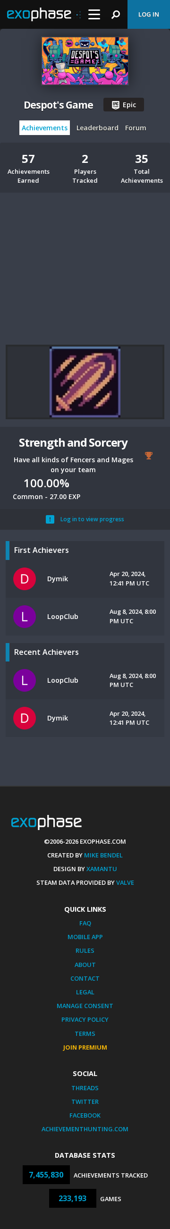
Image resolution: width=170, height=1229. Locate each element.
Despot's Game (58, 104)
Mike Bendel (103, 855)
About (85, 964)
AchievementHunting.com (85, 1129)
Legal (85, 992)
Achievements (45, 127)
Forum (135, 127)
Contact (85, 978)
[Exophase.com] (44, 14)
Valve (125, 882)
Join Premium (85, 1047)
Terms (85, 1033)
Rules (85, 950)
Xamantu (101, 869)
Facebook (85, 1115)
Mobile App (85, 936)
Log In (148, 14)
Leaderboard (97, 127)
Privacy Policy (85, 1019)
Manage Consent (85, 1005)
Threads (85, 1088)
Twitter (85, 1101)
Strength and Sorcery (73, 442)
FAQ (85, 923)
